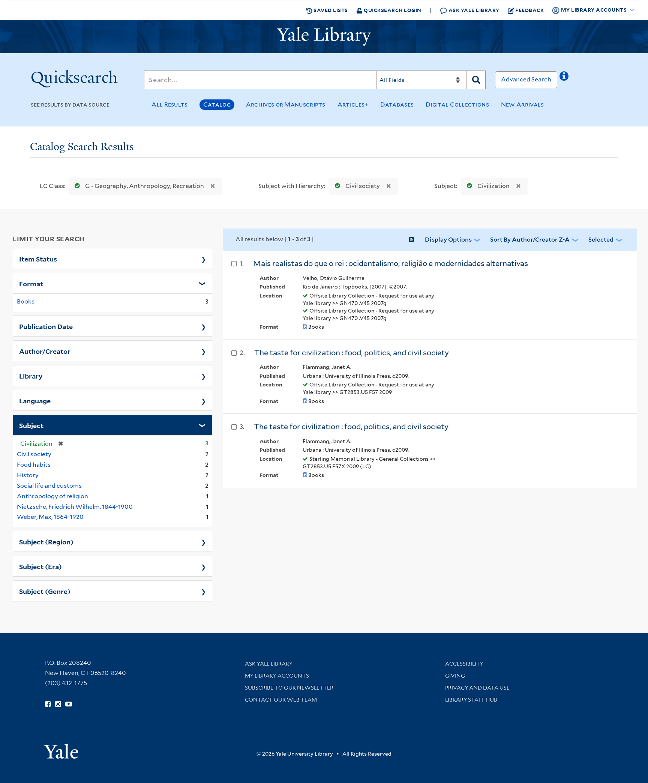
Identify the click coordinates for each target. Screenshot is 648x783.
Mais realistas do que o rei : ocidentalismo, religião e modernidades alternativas (390, 263)
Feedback (529, 10)
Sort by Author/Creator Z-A (530, 239)
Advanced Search (526, 79)
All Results (170, 104)
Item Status (38, 258)
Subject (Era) (40, 566)
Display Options (448, 239)
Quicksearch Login (392, 10)
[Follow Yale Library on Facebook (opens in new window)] (48, 704)
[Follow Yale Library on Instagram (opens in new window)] (58, 704)
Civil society (362, 185)
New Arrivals (522, 104)
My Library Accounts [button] (594, 9)
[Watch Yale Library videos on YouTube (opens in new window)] (68, 704)
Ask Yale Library (473, 10)
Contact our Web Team (281, 700)
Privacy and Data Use (477, 688)
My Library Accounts (277, 676)
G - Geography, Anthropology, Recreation (144, 185)
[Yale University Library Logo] (324, 36)
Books (25, 301)
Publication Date (46, 326)
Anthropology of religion (52, 496)
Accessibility (464, 664)
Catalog (217, 104)
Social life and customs (49, 485)
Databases (397, 104)
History (28, 475)
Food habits (34, 464)
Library (31, 375)
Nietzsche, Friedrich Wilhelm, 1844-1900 (75, 506)
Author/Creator (44, 350)
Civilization (493, 185)
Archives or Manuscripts (286, 104)
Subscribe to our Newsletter (289, 688)
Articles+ (353, 104)
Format (31, 283)
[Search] (476, 80)
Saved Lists (330, 10)
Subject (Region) (46, 541)
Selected (601, 239)
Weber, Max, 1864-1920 (50, 516)
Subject (31, 425)
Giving (455, 676)
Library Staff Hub (471, 700)
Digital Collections (457, 104)
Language (35, 400)
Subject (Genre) (44, 590)
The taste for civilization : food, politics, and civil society (351, 352)
